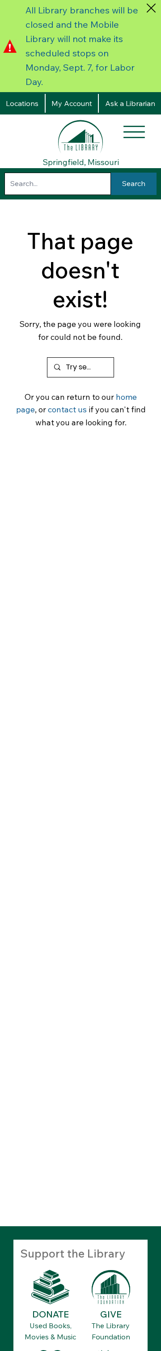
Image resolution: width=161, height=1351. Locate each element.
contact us (67, 409)
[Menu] (134, 132)
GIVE (111, 1314)
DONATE (50, 1314)
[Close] (151, 8)
